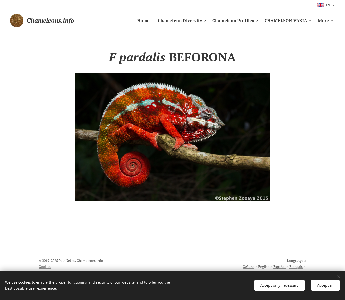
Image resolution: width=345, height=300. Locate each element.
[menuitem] (145, 20)
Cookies (45, 266)
